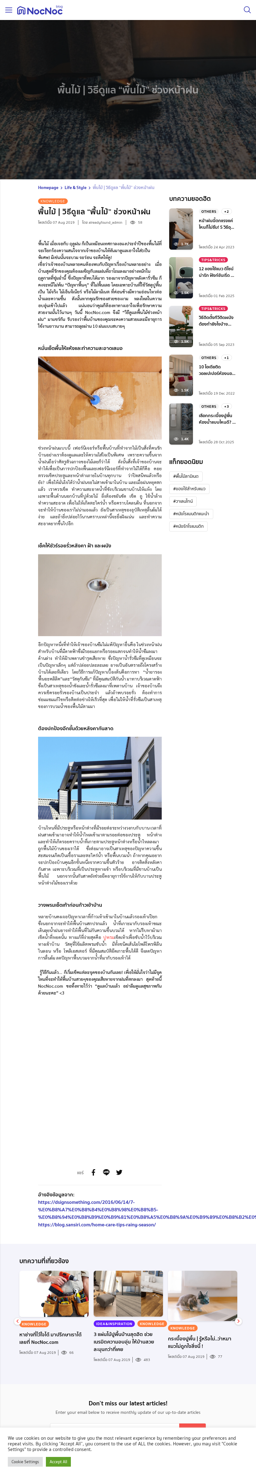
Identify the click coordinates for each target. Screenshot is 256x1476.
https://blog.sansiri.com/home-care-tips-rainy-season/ (97, 1224)
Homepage (48, 187)
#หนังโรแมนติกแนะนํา (191, 513)
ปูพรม (108, 937)
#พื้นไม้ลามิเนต (186, 476)
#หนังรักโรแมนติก (188, 526)
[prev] (17, 1321)
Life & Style (75, 187)
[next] (238, 1321)
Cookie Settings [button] (25, 1462)
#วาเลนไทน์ (183, 501)
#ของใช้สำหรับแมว (189, 488)
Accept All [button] (58, 1462)
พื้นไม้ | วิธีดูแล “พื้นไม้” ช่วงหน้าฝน (124, 187)
